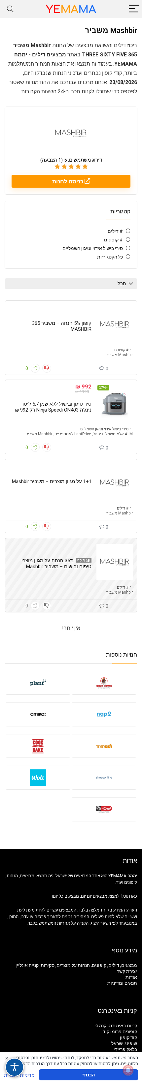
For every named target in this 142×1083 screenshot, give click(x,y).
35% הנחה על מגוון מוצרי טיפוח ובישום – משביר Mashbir (56, 564)
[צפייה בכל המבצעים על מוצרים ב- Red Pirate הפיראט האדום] (104, 682)
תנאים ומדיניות (122, 983)
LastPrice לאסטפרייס (72, 434)
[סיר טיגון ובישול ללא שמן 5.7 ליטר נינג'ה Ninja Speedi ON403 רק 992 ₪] (114, 403)
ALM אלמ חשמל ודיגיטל (113, 434)
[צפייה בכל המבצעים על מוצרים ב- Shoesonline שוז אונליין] (104, 777)
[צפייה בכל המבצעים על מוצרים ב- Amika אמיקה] (38, 714)
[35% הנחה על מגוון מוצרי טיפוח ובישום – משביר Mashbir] (114, 562)
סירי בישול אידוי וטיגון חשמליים (92, 248)
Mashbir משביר (119, 355)
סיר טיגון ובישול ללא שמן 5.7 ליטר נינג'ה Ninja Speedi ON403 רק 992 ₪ (53, 407)
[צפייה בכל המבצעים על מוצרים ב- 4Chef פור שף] (104, 809)
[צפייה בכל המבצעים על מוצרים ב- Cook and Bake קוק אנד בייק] (38, 746)
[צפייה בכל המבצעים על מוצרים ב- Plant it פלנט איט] (38, 682)
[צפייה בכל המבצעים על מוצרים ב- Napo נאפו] (104, 714)
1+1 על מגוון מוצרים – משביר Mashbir (51, 481)
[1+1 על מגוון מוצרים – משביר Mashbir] (114, 483)
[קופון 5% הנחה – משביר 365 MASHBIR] (114, 324)
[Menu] (134, 9)
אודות (131, 977)
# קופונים (113, 239)
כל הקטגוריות (110, 257)
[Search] (10, 9)
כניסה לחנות (68, 181)
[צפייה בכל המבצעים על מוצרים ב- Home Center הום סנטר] (104, 746)
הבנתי (88, 1074)
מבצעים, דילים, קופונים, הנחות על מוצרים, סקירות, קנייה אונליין (76, 965)
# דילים (115, 231)
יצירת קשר (127, 971)
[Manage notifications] (128, 1070)
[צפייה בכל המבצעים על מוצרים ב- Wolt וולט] (38, 777)
